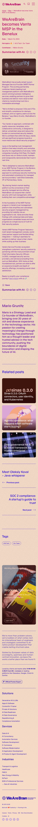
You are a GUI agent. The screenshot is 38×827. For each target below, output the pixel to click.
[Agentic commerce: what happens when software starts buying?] (19, 417)
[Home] (11, 4)
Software (11, 703)
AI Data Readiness (9, 712)
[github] (10, 819)
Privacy (14, 813)
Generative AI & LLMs (10, 700)
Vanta (29, 82)
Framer (13, 706)
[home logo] (19, 798)
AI (8, 816)
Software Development (10, 742)
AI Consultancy (7, 736)
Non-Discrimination (27, 813)
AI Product (6, 754)
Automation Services (10, 739)
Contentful (6, 706)
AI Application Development (12, 751)
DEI (19, 813)
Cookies (4, 816)
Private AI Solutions (9, 709)
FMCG (4, 772)
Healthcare (6, 769)
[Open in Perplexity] (27, 52)
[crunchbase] (17, 819)
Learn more (9, 620)
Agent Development (19, 754)
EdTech (5, 778)
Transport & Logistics (10, 766)
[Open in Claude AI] (34, 52)
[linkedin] (3, 819)
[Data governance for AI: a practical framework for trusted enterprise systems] (19, 444)
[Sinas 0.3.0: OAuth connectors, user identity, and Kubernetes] (19, 390)
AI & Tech (6, 543)
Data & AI (5, 733)
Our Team (16, 543)
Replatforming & (8, 718)
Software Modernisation (11, 748)
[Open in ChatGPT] (31, 52)
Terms (9, 813)
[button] (28, 3)
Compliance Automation (11, 721)
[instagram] (7, 819)
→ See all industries (9, 784)
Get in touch (13, 278)
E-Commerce (7, 745)
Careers (4, 813)
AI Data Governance (9, 715)
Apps (4, 703)
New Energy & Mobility (10, 775)
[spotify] (14, 819)
